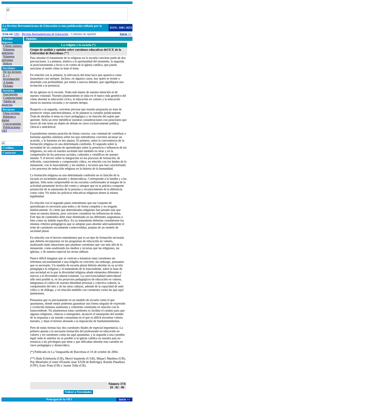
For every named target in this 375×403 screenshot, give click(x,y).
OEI (16, 34)
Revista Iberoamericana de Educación (45, 34)
